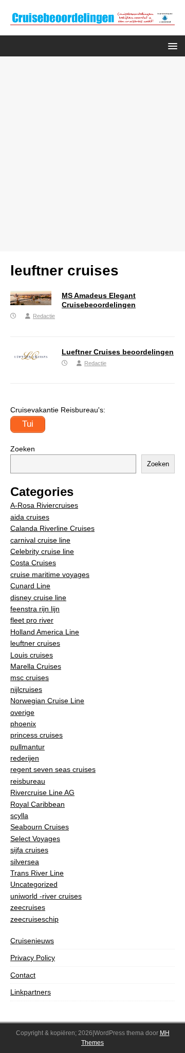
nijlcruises (26, 689)
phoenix (23, 724)
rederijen (24, 758)
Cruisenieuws (32, 941)
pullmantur (27, 747)
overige (22, 712)
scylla (19, 815)
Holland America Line (44, 632)
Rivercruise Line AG (42, 792)
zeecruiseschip (34, 919)
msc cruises (29, 677)
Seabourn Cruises (39, 827)
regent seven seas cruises (53, 769)
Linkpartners (30, 992)
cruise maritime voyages (49, 574)
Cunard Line (30, 586)
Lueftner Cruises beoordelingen (118, 352)
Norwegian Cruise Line (47, 701)
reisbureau (27, 781)
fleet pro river (31, 620)
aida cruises (29, 517)
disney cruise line (38, 597)
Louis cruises (31, 655)
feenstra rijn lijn (35, 609)
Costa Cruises (33, 563)
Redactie (44, 316)
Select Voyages (35, 839)
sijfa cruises (29, 850)
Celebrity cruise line (42, 551)
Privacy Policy (32, 957)
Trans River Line (37, 873)
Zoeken (22, 449)
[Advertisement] (92, 154)
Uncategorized (34, 884)
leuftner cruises (35, 643)
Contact (22, 975)
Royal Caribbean (37, 804)
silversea (24, 862)
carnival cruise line (40, 540)
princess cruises (36, 735)
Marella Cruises (35, 666)
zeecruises (27, 907)
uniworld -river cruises (46, 896)
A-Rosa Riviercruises (44, 505)
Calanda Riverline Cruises (52, 528)
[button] (170, 45)
